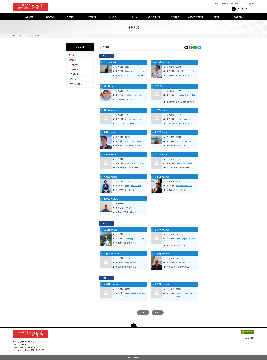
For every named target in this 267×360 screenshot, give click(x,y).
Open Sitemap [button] (134, 325)
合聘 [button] (104, 278)
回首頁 (215, 3)
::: (1, 1)
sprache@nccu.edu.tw (134, 163)
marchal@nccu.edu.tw (134, 141)
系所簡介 (72, 55)
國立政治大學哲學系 (15, 4)
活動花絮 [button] (133, 16)
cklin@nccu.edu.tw (184, 262)
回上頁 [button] (143, 312)
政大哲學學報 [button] (154, 16)
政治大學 (224, 3)
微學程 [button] (217, 16)
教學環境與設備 (75, 84)
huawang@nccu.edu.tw (135, 71)
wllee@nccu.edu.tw (133, 119)
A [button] (238, 9)
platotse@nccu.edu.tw (185, 163)
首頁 (16, 35)
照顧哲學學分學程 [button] (196, 16)
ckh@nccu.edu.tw (183, 141)
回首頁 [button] (157, 312)
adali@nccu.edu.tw (133, 95)
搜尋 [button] (234, 9)
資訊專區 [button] (113, 16)
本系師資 (74, 64)
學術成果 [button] (175, 16)
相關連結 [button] (238, 16)
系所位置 (72, 79)
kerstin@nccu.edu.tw (134, 262)
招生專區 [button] (71, 16)
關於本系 (22, 35)
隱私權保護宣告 (133, 357)
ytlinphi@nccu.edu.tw (185, 71)
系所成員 (29, 35)
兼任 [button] (104, 223)
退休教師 (74, 69)
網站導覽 (234, 3)
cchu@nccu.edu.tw (184, 185)
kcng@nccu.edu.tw (133, 185)
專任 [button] (104, 56)
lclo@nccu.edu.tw (183, 119)
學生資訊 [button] (92, 16)
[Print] (186, 47)
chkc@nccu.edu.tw (133, 207)
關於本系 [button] (50, 16)
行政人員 (74, 74)
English (251, 3)
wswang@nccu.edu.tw (134, 238)
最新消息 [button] (29, 16)
